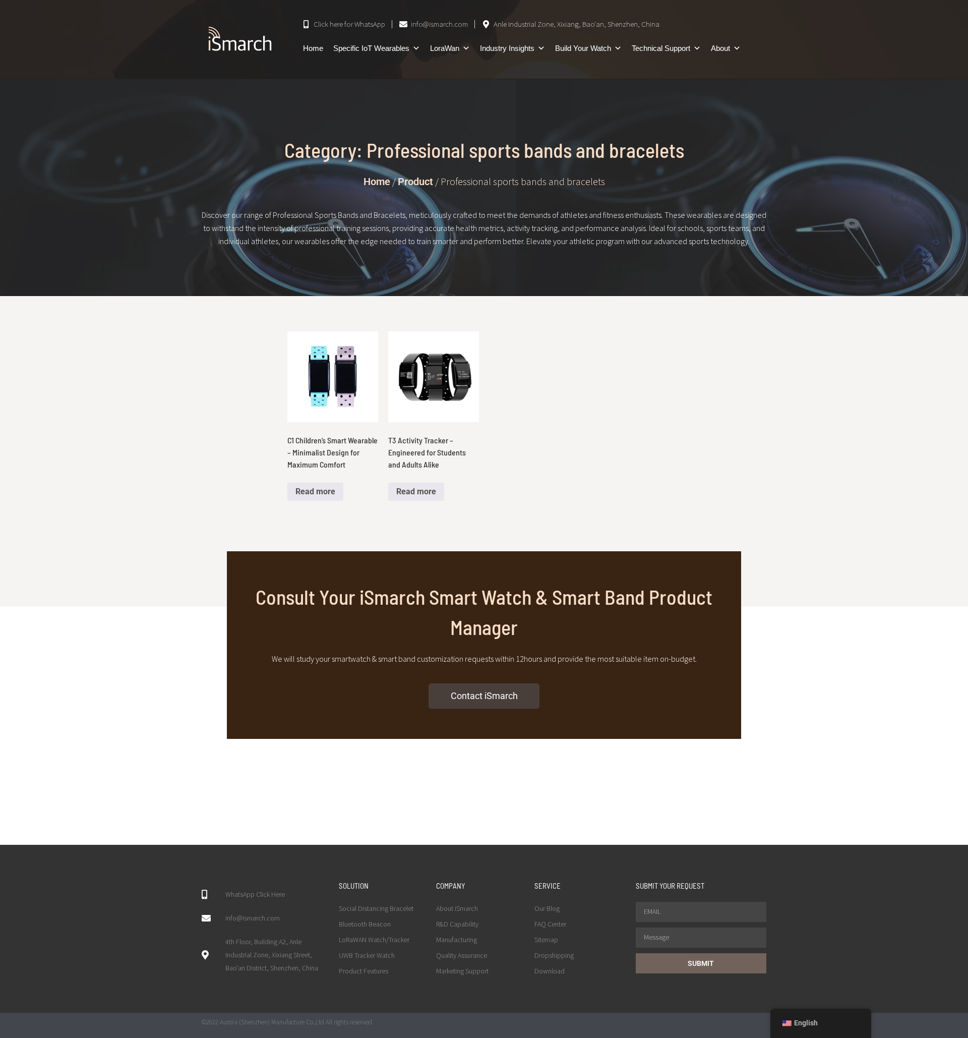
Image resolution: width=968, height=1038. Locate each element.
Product (415, 182)
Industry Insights (507, 48)
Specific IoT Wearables (371, 48)
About (720, 48)
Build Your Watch (583, 48)
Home (313, 48)
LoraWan (444, 48)
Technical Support (661, 48)
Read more (315, 491)
